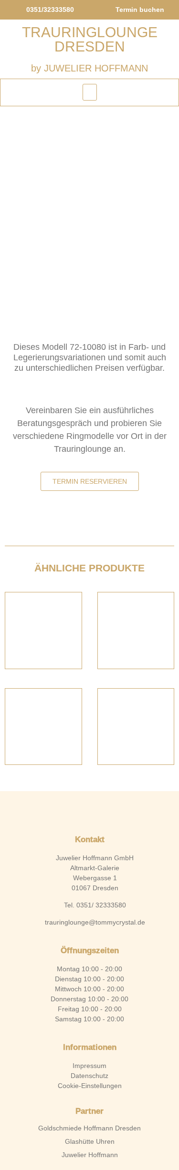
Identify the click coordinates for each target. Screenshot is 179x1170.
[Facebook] (73, 810)
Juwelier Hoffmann (90, 1155)
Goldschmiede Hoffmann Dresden (89, 1128)
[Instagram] (105, 810)
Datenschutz (89, 1075)
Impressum (89, 1065)
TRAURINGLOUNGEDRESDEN (90, 39)
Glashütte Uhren (90, 1141)
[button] (90, 92)
